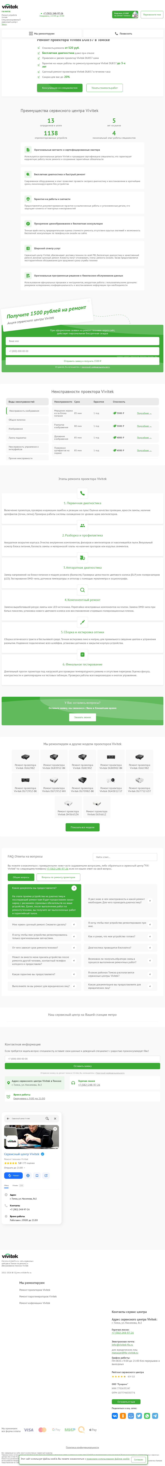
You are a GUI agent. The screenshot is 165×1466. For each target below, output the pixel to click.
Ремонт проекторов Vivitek (34, 1289)
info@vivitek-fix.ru (122, 1344)
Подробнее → (144, 413)
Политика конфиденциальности (82, 1447)
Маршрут (16, 1175)
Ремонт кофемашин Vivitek (34, 1303)
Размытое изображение (61, 426)
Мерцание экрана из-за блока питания (63, 413)
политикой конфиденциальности (96, 367)
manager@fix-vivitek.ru (125, 1352)
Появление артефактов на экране (61, 450)
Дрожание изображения (61, 437)
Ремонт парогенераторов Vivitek (38, 1296)
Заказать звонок (82, 717)
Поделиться (115, 1416)
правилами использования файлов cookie (108, 1458)
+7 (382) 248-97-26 (53, 13)
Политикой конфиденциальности (110, 1073)
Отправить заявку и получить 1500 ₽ (82, 361)
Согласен (138, 1459)
